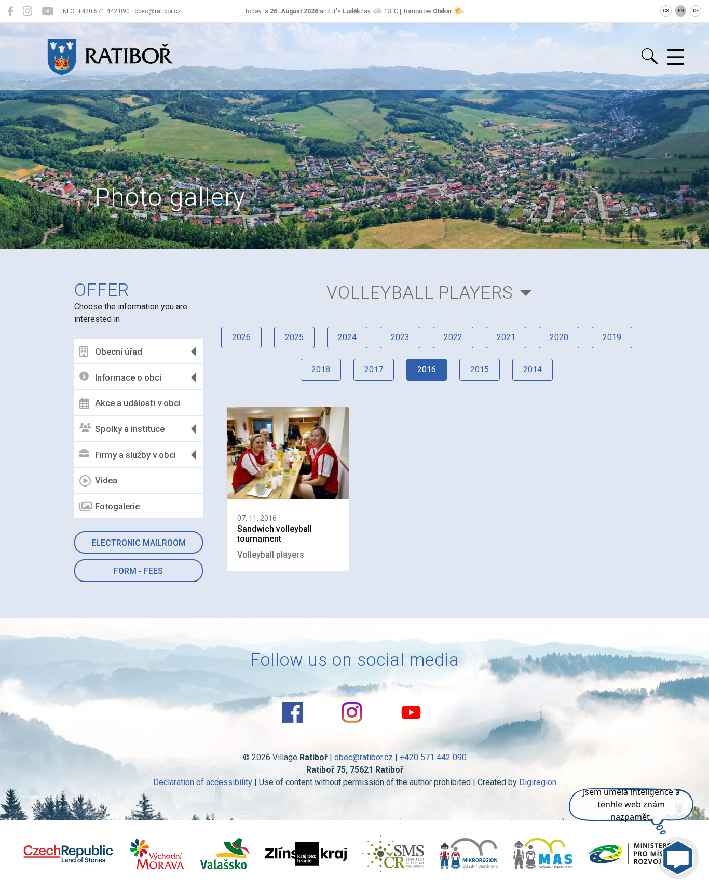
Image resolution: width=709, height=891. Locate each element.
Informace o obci (128, 377)
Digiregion (537, 782)
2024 (347, 337)
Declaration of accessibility (202, 782)
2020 (559, 337)
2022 (453, 337)
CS (666, 11)
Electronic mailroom (138, 543)
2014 (532, 369)
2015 (479, 369)
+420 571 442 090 (433, 757)
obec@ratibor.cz (363, 757)
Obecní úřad (118, 351)
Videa (106, 480)
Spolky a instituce (130, 429)
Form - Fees (138, 571)
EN (681, 11)
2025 (294, 337)
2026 (241, 337)
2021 (506, 337)
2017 (373, 369)
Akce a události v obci (138, 403)
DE (696, 11)
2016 (426, 369)
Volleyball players (419, 292)
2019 (612, 337)
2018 (320, 369)
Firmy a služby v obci (135, 455)
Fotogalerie (117, 506)
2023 (400, 337)
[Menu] (675, 57)
